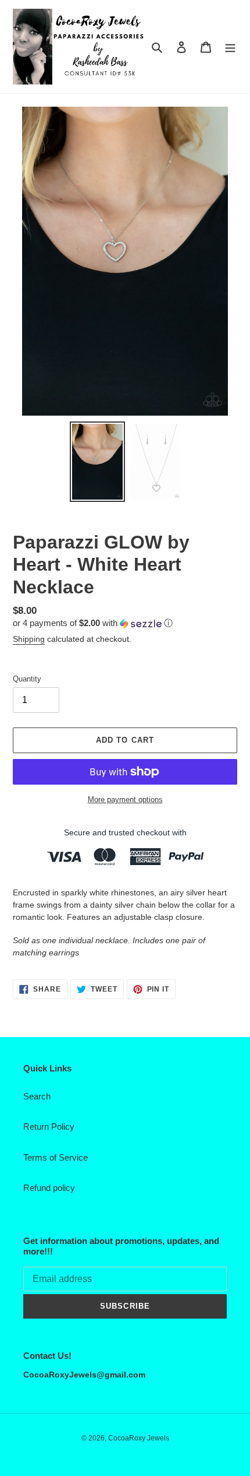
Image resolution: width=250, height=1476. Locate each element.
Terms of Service (55, 1157)
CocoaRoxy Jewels (138, 1438)
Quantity (27, 678)
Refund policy (49, 1188)
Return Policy (48, 1126)
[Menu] (230, 46)
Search (37, 1096)
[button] (93, 623)
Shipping (29, 639)
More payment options (125, 799)
